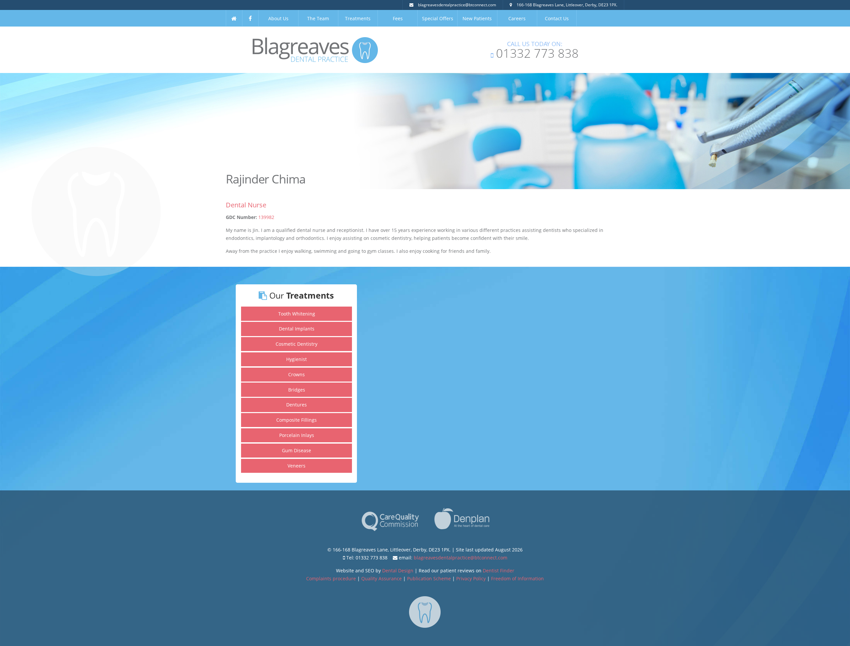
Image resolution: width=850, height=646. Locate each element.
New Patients (477, 18)
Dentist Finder (498, 570)
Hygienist (296, 359)
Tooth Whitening (296, 314)
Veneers (296, 466)
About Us (278, 18)
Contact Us (557, 18)
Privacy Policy (471, 578)
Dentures (296, 404)
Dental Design (397, 570)
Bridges (296, 390)
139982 (266, 217)
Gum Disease (296, 450)
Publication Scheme (429, 578)
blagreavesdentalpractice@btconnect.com (457, 5)
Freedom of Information (517, 578)
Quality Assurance (381, 578)
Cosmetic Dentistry (296, 344)
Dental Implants (296, 328)
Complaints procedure (331, 578)
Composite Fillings (296, 420)
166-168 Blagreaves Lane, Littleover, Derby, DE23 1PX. (567, 5)
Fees (398, 18)
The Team (318, 18)
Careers (517, 18)
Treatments (358, 18)
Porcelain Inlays (296, 435)
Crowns (296, 374)
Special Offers (437, 18)
